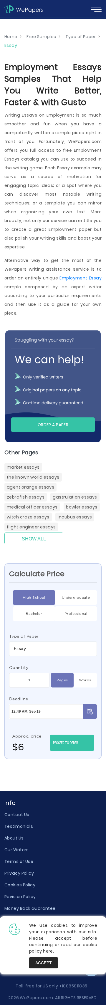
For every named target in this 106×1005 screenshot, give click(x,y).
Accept (43, 962)
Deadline (18, 699)
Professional (75, 613)
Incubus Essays (75, 517)
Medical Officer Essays (32, 507)
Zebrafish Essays (25, 497)
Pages (62, 680)
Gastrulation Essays (75, 497)
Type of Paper (24, 636)
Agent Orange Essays (30, 487)
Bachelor (34, 613)
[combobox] (53, 648)
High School (34, 597)
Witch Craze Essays (28, 517)
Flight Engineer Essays (31, 527)
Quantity (19, 667)
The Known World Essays (33, 477)
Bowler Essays (81, 507)
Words (85, 680)
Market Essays (23, 467)
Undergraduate (76, 597)
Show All (34, 538)
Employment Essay (80, 278)
